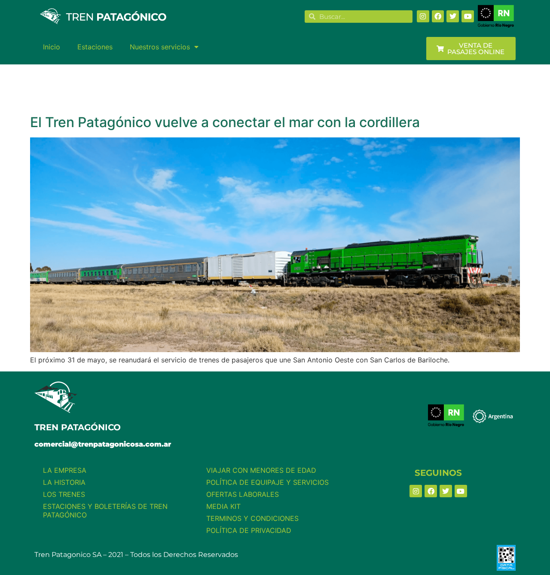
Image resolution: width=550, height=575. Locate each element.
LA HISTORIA (64, 482)
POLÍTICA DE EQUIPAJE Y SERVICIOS (267, 482)
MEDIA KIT (223, 506)
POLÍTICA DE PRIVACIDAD (248, 530)
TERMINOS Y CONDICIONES (252, 518)
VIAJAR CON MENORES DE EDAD (261, 470)
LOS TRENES (64, 494)
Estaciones (95, 47)
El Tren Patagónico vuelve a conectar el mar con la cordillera (225, 122)
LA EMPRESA (64, 470)
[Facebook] (438, 16)
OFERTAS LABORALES (242, 494)
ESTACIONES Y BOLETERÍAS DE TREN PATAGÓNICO (105, 510)
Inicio (51, 47)
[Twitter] (452, 16)
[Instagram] (423, 16)
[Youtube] (467, 16)
